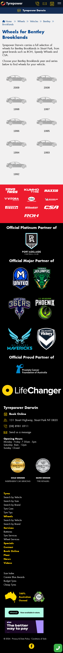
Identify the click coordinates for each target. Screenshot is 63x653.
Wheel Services (11, 539)
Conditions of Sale (38, 639)
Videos (8, 563)
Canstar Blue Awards (14, 577)
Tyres (7, 493)
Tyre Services (10, 535)
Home (8, 21)
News (7, 559)
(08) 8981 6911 (19, 426)
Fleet (7, 555)
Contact (8, 547)
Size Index (9, 573)
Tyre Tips (8, 512)
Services (9, 527)
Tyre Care (8, 508)
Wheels (8, 516)
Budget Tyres (10, 580)
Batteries (8, 531)
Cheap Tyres (10, 584)
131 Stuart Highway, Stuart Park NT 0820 (33, 420)
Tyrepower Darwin (34, 10)
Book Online (11, 551)
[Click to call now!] (37, 3)
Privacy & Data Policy (21, 639)
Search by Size (11, 501)
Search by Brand (12, 504)
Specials (9, 543)
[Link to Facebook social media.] (31, 646)
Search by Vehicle (13, 497)
